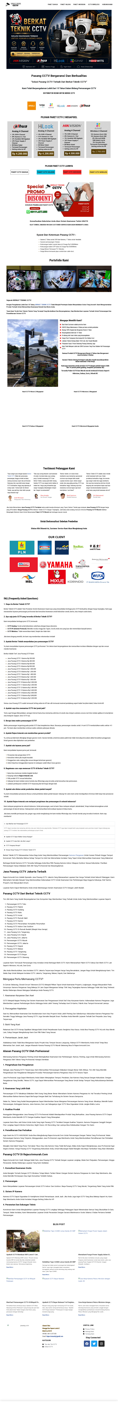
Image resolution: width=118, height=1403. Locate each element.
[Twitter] (94, 1344)
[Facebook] (87, 1344)
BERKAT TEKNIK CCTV (43, 305)
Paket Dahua (53, 4)
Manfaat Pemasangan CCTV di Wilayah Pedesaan (25, 1302)
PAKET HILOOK (65, 4)
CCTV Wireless (93, 4)
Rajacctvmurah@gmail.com (54, 1336)
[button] (8, 279)
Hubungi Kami (107, 4)
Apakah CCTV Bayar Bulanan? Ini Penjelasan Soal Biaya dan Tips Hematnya (70, 1302)
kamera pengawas (76, 855)
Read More (9, 1267)
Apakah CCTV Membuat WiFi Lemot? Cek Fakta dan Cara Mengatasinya (33, 1255)
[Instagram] (101, 1344)
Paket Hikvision (79, 4)
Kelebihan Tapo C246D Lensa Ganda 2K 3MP (59, 1262)
